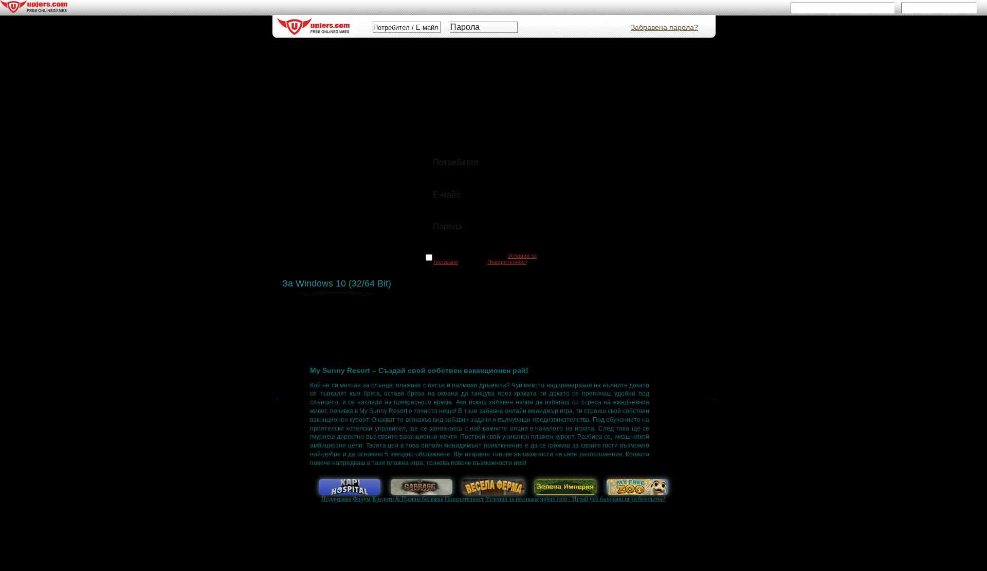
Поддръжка (336, 499)
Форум (362, 499)
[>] (715, 411)
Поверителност (464, 499)
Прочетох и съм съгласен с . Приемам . (485, 259)
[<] (277, 411)
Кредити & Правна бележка (407, 499)
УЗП (357, 318)
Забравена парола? (664, 27)
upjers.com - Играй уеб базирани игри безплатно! (603, 499)
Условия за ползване (512, 499)
